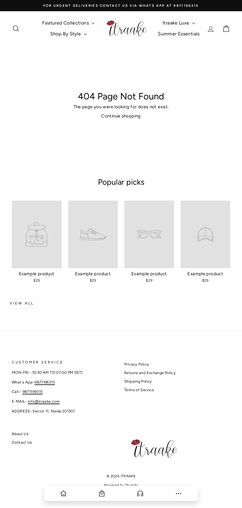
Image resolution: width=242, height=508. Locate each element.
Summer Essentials (179, 34)
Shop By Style (66, 34)
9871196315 (45, 382)
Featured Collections (66, 23)
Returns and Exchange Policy (150, 373)
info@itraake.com (44, 401)
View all (22, 303)
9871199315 (32, 391)
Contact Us (22, 442)
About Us (20, 434)
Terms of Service (139, 390)
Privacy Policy (136, 364)
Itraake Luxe (177, 23)
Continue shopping (120, 116)
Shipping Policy (138, 381)
